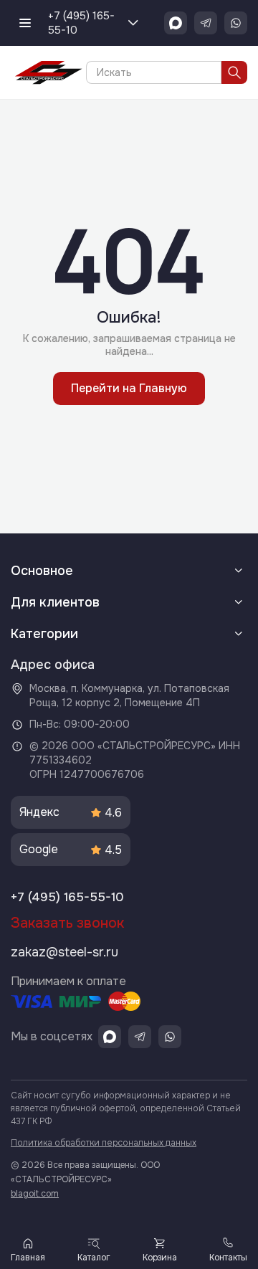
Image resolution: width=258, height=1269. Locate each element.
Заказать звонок (67, 923)
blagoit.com (35, 1193)
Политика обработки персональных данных (103, 1143)
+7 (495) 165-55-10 (81, 23)
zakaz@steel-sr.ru (64, 952)
